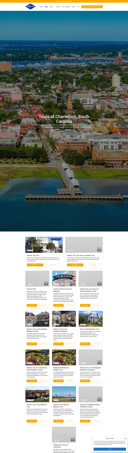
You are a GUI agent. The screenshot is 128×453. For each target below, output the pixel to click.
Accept (109, 449)
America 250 (31, 289)
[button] (125, 438)
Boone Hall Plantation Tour (89, 329)
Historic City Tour (33, 255)
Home (41, 6)
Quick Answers (66, 6)
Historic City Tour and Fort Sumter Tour (81, 255)
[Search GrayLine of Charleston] (78, 6)
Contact (58, 6)
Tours (46, 6)
